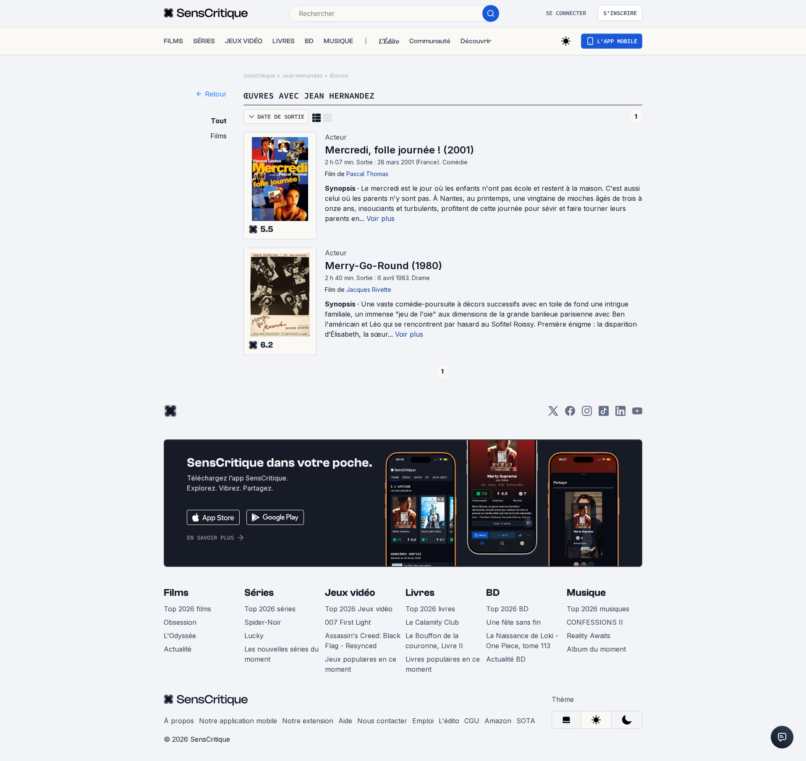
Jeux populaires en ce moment (360, 664)
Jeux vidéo (350, 592)
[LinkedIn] (620, 413)
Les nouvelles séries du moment (281, 654)
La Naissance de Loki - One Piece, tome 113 (522, 640)
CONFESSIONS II (595, 622)
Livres (420, 592)
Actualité (177, 649)
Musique (586, 592)
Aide (345, 721)
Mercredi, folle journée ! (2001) (399, 150)
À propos (179, 721)
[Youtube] (637, 413)
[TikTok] (604, 413)
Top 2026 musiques (598, 609)
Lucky (254, 635)
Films (176, 592)
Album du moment (596, 649)
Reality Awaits (588, 635)
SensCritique (259, 76)
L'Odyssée (180, 635)
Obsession (180, 622)
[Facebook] (570, 413)
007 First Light (348, 622)
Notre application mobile (238, 721)
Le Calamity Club (432, 622)
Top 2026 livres (430, 609)
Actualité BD (506, 659)
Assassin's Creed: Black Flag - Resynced (362, 640)
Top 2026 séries (270, 609)
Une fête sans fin (513, 622)
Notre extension (307, 721)
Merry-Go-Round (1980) (383, 266)
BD (493, 592)
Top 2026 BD (507, 609)
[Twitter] (553, 413)
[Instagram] (587, 413)
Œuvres (339, 76)
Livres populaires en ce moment (443, 664)
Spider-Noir (262, 622)
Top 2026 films (187, 609)
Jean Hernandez (302, 76)
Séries (259, 592)
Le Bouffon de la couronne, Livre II (434, 640)
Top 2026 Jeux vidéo (359, 609)
